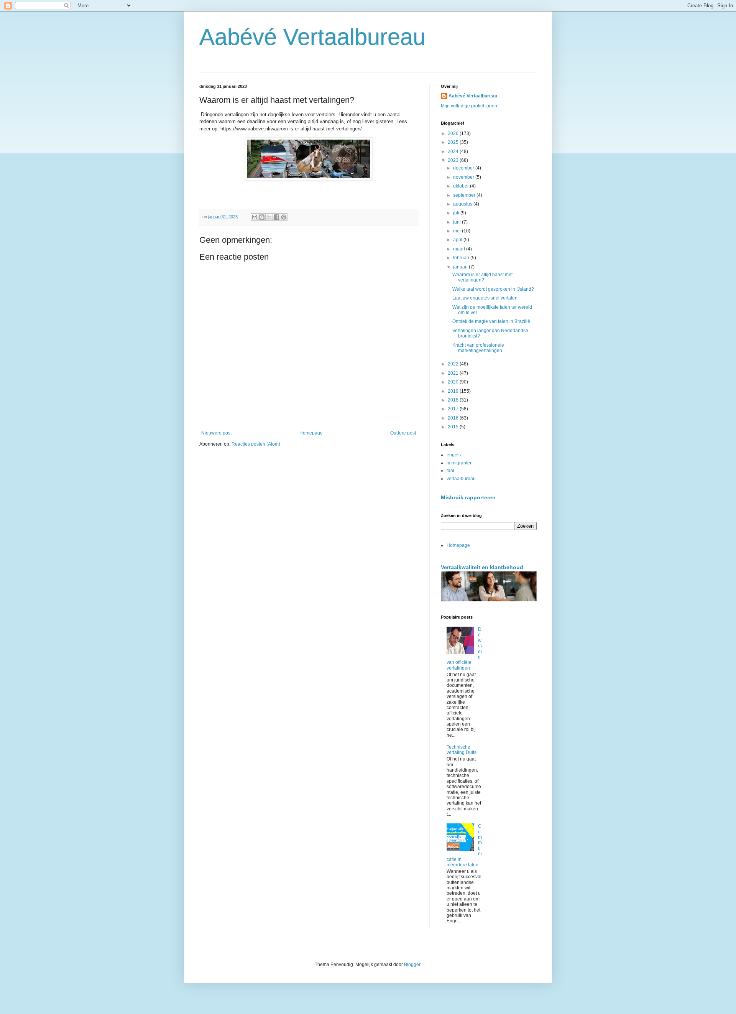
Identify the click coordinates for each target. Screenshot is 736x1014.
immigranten (460, 463)
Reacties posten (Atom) (256, 444)
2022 (454, 364)
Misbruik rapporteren (468, 497)
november (464, 177)
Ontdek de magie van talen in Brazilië (491, 321)
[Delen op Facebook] (276, 217)
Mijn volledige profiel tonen (469, 106)
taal (450, 470)
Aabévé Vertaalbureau (312, 37)
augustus (463, 204)
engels (454, 455)
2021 (454, 373)
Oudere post (403, 433)
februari (461, 257)
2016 (454, 418)
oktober (461, 186)
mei (457, 231)
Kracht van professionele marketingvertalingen (478, 347)
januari (461, 267)
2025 (454, 142)
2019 (454, 391)
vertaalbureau (461, 478)
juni (457, 222)
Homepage (311, 433)
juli (456, 213)
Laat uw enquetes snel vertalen (485, 298)
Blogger (412, 964)
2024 (454, 151)
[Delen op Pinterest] (284, 217)
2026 (454, 133)
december (464, 168)
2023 (454, 160)
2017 (454, 409)
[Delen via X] (269, 217)
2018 (454, 400)
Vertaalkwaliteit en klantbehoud (482, 567)
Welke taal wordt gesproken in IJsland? (493, 289)
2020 (454, 382)
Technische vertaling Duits (461, 749)
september (464, 195)
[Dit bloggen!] (262, 217)
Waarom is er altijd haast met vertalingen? (482, 277)
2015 (454, 427)
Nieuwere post (216, 433)
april (458, 239)
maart (459, 249)
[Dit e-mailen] (254, 217)
